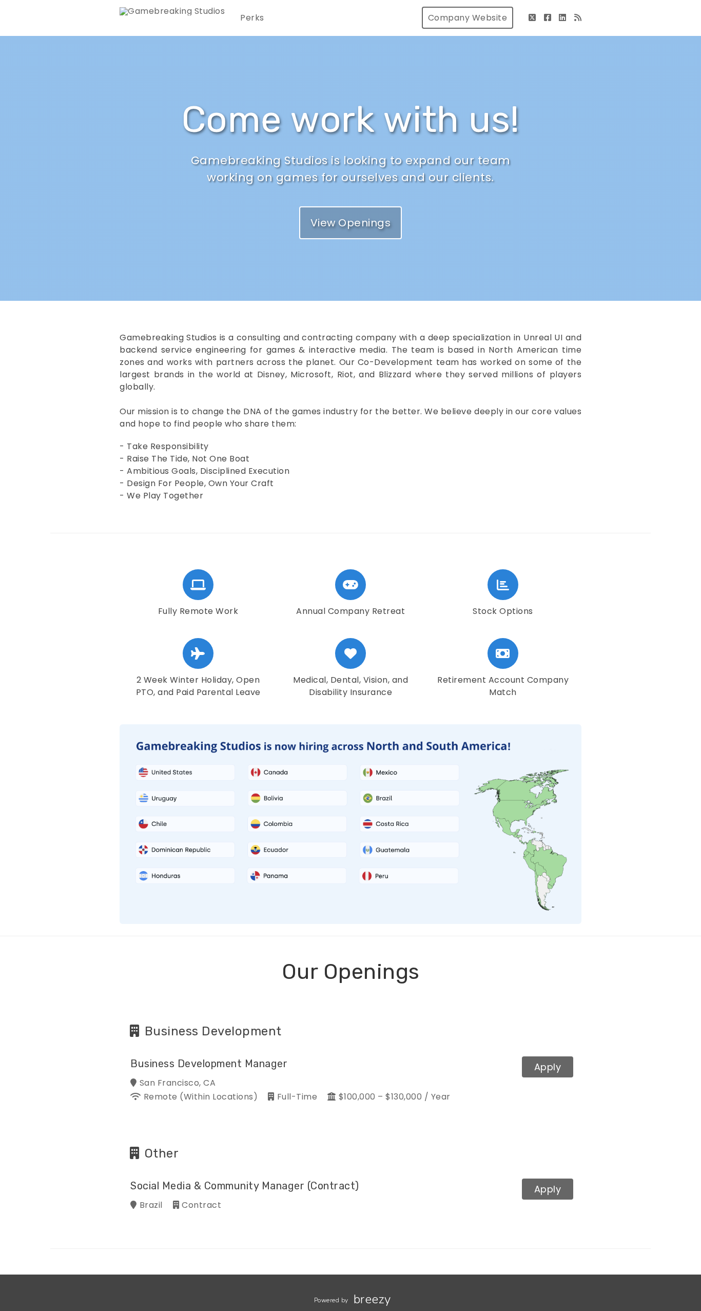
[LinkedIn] (563, 18)
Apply (547, 1067)
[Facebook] (548, 18)
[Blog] (578, 18)
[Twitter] (532, 18)
